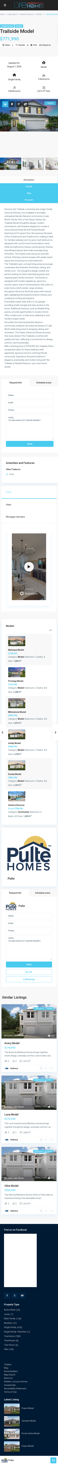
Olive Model (11, 1185)
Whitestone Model (17, 712)
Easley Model (14, 774)
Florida (39, 14)
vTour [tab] (8, 492)
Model (19, 26)
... (51, 1055)
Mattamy (14, 1068)
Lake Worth (12, 14)
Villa (6, 1349)
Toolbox (7, 1364)
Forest (9, 1035)
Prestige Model (15, 681)
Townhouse (9, 1340)
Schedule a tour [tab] (44, 382)
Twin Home (9, 1345)
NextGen (8, 1323)
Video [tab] (8, 504)
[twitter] (15, 1296)
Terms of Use (10, 1392)
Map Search (9, 1375)
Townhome (9, 1336)
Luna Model (11, 1114)
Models (10, 626)
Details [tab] (29, 186)
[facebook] (7, 1296)
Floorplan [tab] (29, 200)
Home (2, 14)
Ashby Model (14, 743)
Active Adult (9, 1310)
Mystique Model (16, 650)
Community (23, 812)
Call (30, 972)
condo (7, 1314)
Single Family (7, 26)
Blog (6, 1368)
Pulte (11, 878)
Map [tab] (29, 193)
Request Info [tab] (16, 382)
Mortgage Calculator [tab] (15, 517)
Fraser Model (28, 1408)
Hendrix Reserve (26, 14)
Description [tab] (29, 180)
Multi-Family (9, 1318)
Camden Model (29, 1421)
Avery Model (11, 1043)
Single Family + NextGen (15, 1332)
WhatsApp (30, 979)
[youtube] (22, 1296)
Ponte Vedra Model (31, 1433)
